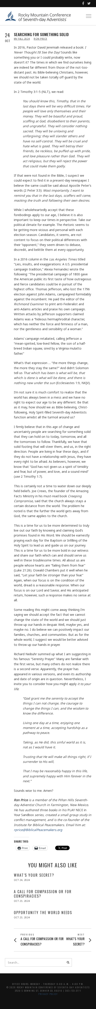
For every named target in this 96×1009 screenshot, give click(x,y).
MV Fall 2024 (22, 38)
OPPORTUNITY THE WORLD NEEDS (43, 912)
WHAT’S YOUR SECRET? (34, 875)
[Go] (68, 962)
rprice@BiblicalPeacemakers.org (38, 830)
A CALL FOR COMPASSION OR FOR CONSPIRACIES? (43, 893)
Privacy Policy (48, 994)
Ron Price (40, 38)
